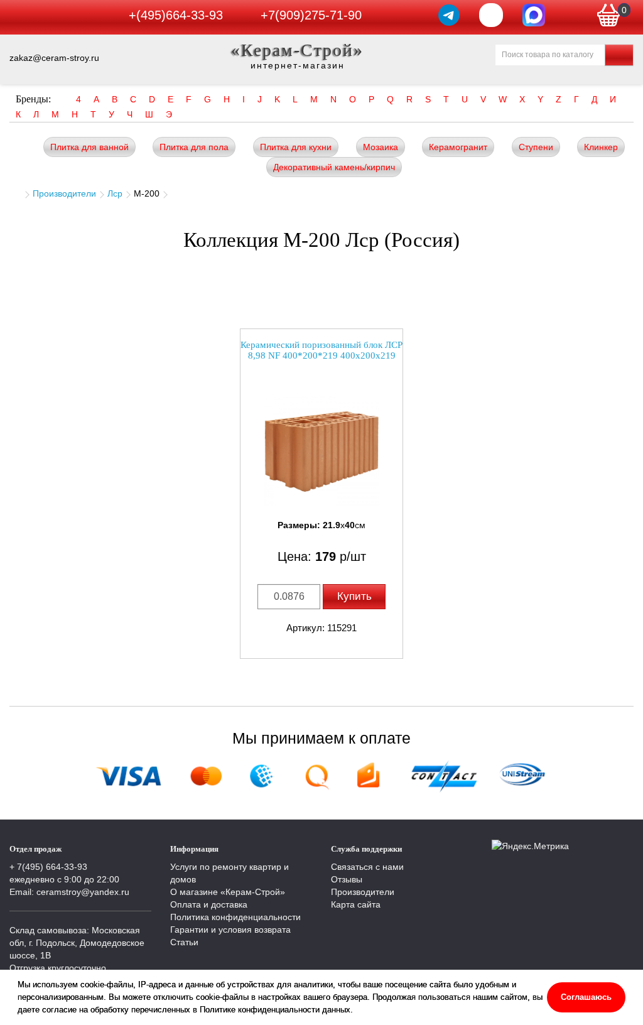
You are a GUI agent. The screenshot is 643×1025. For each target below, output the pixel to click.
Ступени (536, 147)
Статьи (184, 942)
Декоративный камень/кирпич (334, 167)
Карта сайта (356, 904)
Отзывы (346, 879)
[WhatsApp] (491, 15)
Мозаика (380, 147)
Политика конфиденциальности (235, 917)
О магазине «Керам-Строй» (227, 892)
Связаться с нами (367, 867)
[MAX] (533, 15)
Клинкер (601, 147)
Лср (114, 193)
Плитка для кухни (296, 147)
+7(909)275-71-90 (311, 15)
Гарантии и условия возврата (230, 930)
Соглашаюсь (586, 997)
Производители (64, 193)
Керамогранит (458, 147)
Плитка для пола (194, 147)
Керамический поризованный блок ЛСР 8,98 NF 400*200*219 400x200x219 (321, 350)
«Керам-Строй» (297, 50)
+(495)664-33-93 (176, 15)
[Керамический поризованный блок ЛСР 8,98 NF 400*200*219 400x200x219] (321, 451)
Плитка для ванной (89, 147)
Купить (354, 596)
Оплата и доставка (208, 904)
